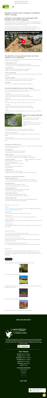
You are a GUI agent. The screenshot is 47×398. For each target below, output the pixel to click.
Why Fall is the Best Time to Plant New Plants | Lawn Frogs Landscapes (18, 310)
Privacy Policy (23, 374)
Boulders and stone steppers (10, 59)
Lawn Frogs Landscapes (14, 204)
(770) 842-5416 (24, 1)
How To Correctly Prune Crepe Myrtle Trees (13, 274)
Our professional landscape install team (12, 208)
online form (39, 253)
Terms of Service (23, 375)
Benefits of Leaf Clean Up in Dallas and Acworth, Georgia (15, 298)
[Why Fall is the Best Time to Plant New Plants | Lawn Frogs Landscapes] (23, 304)
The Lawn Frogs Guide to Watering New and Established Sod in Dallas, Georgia (19, 262)
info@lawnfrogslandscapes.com (21, 3)
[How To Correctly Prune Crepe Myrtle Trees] (23, 268)
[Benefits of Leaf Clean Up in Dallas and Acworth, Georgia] (23, 292)
